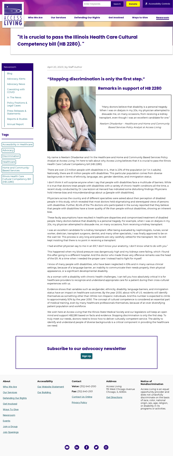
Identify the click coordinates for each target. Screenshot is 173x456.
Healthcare (9, 162)
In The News (14, 97)
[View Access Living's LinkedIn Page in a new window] (76, 447)
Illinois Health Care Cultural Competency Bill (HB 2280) (17, 179)
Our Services (58, 17)
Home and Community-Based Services (16, 169)
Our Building (44, 392)
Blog (9, 73)
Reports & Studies (17, 119)
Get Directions (114, 397)
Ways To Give (10, 409)
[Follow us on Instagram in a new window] (106, 447)
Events (6, 420)
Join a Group (10, 426)
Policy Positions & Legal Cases (17, 104)
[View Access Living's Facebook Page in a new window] (86, 447)
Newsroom (162, 17)
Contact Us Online (82, 396)
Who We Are (35, 17)
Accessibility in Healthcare (17, 144)
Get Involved (116, 17)
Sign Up (86, 356)
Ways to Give (140, 17)
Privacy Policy (79, 402)
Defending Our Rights (87, 17)
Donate (133, 4)
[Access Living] (13, 24)
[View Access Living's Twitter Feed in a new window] (96, 447)
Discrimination (11, 156)
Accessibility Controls (159, 4)
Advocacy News (16, 84)
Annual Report (15, 124)
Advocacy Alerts (16, 78)
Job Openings (11, 432)
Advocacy (8, 150)
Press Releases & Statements (16, 112)
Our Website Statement (50, 386)
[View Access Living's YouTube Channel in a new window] (67, 447)
